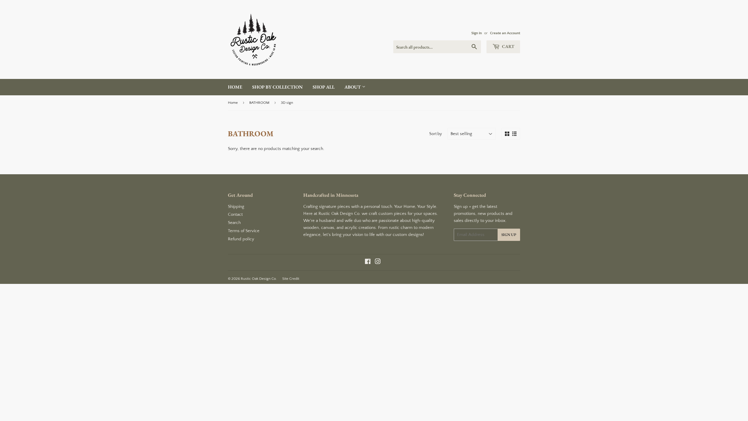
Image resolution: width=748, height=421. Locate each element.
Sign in (476, 33)
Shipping (236, 206)
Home (235, 87)
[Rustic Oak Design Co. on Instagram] (378, 262)
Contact (235, 214)
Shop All (324, 87)
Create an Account (505, 33)
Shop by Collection (277, 87)
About (353, 87)
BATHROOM (259, 103)
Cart (507, 46)
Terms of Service (243, 230)
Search (234, 222)
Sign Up (508, 234)
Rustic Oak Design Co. (259, 279)
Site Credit (290, 279)
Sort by (435, 134)
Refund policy (241, 239)
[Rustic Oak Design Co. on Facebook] (368, 262)
